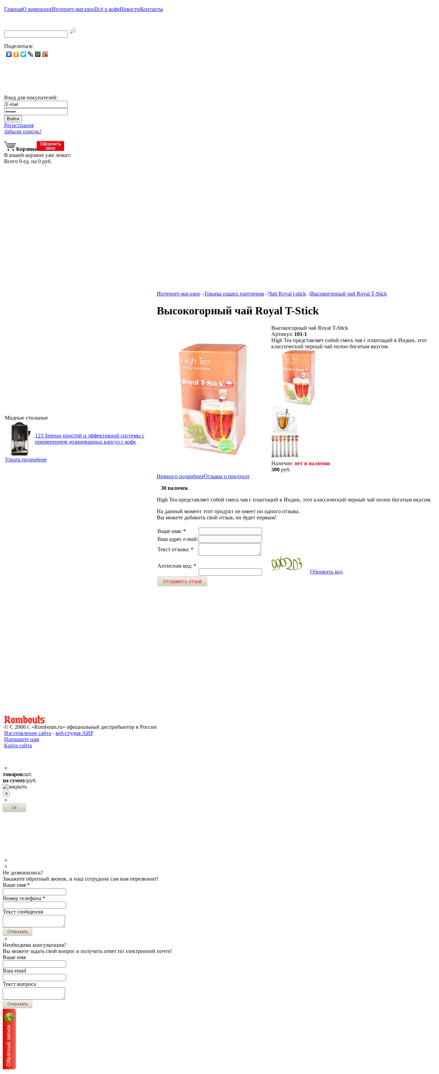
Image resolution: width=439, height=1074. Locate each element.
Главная (13, 9)
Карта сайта (18, 745)
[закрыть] (6, 768)
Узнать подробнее (26, 459)
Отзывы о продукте (227, 476)
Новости (130, 9)
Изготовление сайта (27, 733)
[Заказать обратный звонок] (9, 1039)
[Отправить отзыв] (182, 581)
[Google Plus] (45, 54)
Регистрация (19, 125)
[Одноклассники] (16, 54)
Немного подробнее (180, 476)
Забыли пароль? (22, 131)
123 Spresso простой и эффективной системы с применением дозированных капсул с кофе (89, 439)
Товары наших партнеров (234, 294)
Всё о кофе (107, 9)
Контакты (151, 9)
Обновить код (326, 572)
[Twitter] (23, 54)
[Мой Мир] (37, 54)
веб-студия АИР (74, 733)
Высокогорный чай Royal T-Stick (348, 294)
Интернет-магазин (73, 9)
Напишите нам (21, 739)
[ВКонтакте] (9, 54)
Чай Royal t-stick (287, 294)
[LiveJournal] (30, 54)
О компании (37, 9)
